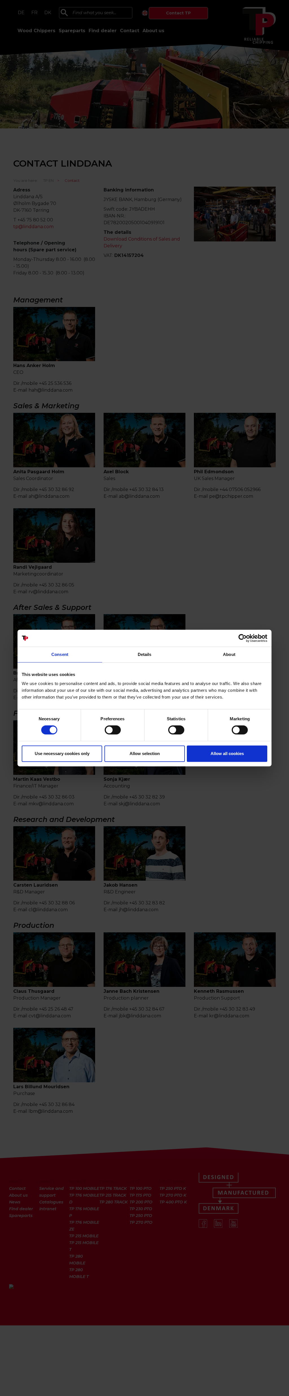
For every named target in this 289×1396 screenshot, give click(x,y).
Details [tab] (145, 654)
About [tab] (229, 654)
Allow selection (145, 753)
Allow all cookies (227, 753)
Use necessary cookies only (62, 753)
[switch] (113, 729)
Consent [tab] (59, 654)
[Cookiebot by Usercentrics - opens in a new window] (242, 638)
